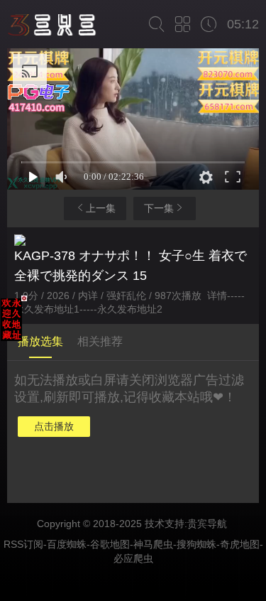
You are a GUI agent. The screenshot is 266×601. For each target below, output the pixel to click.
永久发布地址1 (46, 309)
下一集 (159, 208)
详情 (217, 295)
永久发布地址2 (129, 309)
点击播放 (54, 426)
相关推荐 (100, 341)
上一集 (101, 208)
